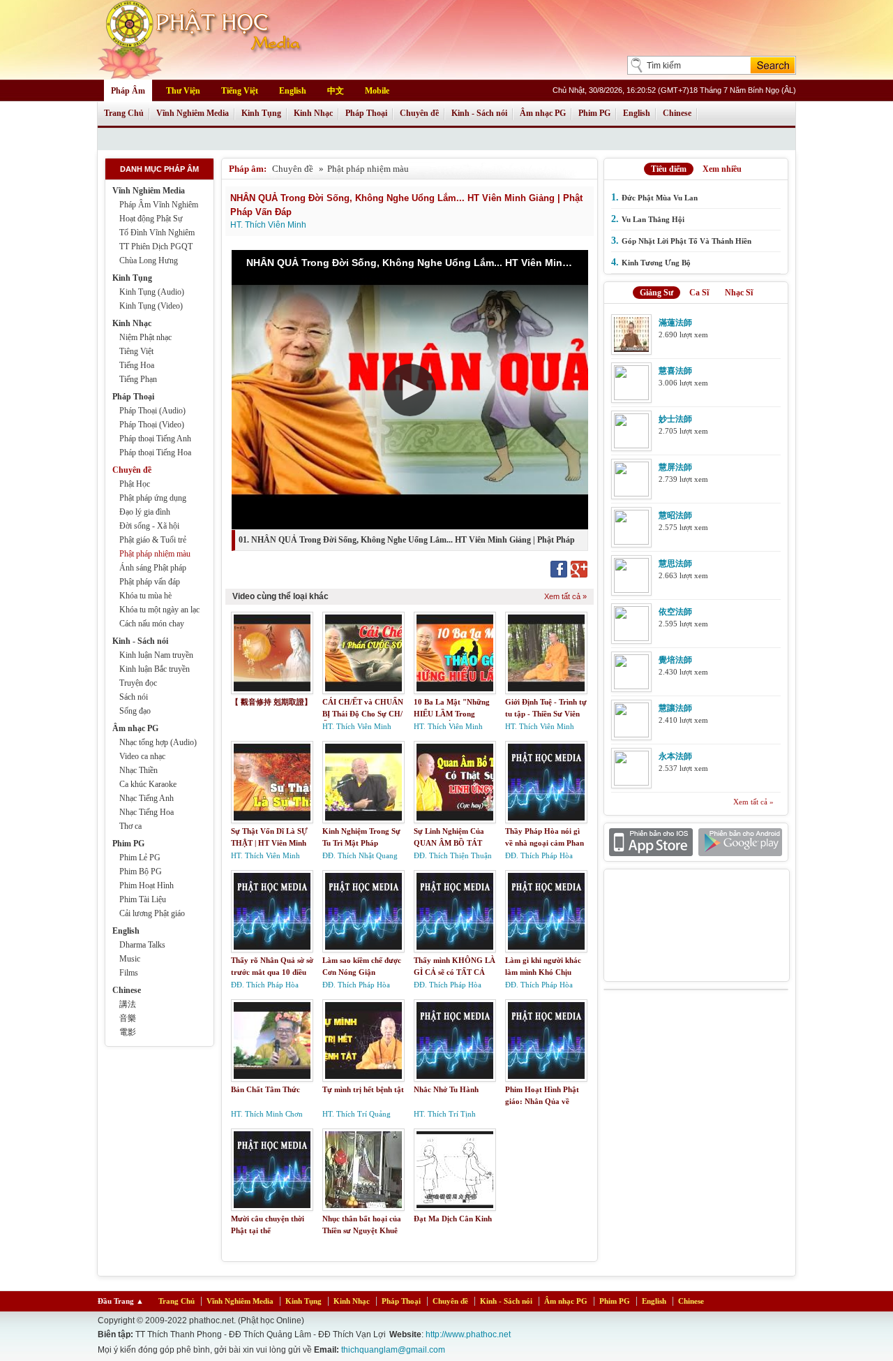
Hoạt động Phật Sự (151, 218)
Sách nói (133, 697)
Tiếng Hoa (136, 365)
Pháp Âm (128, 91)
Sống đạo (135, 711)
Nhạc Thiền (138, 770)
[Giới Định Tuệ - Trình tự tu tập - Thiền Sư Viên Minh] (546, 653)
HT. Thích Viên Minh (268, 225)
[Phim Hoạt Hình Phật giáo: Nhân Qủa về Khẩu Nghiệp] (546, 1040)
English (292, 91)
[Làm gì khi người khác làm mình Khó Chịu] (546, 911)
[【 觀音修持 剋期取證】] (272, 653)
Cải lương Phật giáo (152, 913)
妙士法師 (675, 419)
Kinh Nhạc (313, 113)
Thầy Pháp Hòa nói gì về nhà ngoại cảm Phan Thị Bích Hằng (544, 842)
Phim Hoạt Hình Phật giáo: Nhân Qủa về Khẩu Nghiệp (542, 1101)
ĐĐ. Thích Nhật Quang (360, 855)
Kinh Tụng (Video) (151, 306)
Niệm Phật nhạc (145, 337)
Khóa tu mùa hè (145, 596)
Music (129, 959)
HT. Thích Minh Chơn (267, 1114)
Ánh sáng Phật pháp (152, 568)
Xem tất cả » (565, 596)
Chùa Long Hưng (148, 260)
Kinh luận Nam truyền (156, 655)
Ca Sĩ (699, 292)
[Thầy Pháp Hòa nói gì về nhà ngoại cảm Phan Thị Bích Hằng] (546, 782)
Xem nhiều (722, 169)
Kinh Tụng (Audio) (151, 292)
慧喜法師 (675, 371)
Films (128, 973)
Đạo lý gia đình (144, 512)
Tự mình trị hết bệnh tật (363, 1089)
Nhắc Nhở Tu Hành (446, 1089)
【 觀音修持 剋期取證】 (271, 702)
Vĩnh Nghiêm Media (192, 113)
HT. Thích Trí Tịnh (445, 1114)
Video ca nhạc (142, 756)
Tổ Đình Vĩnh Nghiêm (157, 232)
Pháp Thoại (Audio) (152, 410)
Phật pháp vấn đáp (149, 582)
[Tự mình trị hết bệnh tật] (363, 1040)
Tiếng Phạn (138, 379)
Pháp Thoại (366, 113)
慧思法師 (675, 563)
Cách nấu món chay (151, 623)
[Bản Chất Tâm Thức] (272, 1040)
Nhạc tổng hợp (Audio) (158, 742)
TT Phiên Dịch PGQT (156, 246)
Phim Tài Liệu (142, 899)
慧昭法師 (675, 515)
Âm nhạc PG (543, 113)
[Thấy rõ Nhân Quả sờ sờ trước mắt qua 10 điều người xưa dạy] (272, 911)
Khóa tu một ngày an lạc (159, 610)
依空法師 (675, 612)
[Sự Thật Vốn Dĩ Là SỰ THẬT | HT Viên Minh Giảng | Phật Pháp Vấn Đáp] (272, 782)
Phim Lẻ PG (139, 857)
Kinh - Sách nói (479, 113)
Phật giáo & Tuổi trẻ (152, 540)
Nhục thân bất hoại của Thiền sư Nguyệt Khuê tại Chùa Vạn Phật (361, 1230)
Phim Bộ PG (140, 871)
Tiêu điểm (668, 169)
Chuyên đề (419, 113)
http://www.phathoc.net (468, 1334)
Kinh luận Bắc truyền (154, 669)
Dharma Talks (142, 945)
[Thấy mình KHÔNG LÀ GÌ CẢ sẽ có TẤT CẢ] (455, 911)
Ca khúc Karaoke (148, 784)
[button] (410, 390)
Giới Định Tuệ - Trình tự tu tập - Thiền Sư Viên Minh (546, 713)
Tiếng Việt (239, 91)
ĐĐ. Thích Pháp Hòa (539, 855)
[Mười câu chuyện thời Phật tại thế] (272, 1169)
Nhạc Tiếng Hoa (146, 812)
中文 (335, 91)
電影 (127, 1032)
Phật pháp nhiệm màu (154, 554)
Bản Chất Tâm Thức (265, 1089)
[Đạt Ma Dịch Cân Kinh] (455, 1169)
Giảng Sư (656, 292)
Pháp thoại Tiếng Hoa (155, 452)
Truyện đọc (138, 683)
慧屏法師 (675, 467)
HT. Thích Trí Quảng (356, 1114)
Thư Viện (183, 91)
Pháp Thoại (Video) (151, 424)
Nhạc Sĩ (739, 292)
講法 (127, 1004)
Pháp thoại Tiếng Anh (155, 438)
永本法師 (675, 756)
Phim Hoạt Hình (146, 885)
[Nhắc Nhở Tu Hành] (455, 1040)
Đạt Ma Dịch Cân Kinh (453, 1218)
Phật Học (134, 484)
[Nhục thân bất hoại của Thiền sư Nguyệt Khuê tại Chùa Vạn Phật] (363, 1169)
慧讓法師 (675, 708)
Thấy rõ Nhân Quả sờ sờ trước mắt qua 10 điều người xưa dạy (272, 971)
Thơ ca (130, 826)
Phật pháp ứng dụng (152, 498)
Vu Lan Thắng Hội (653, 219)
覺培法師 (675, 660)
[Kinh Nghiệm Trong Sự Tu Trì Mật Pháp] (363, 782)
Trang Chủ (124, 113)
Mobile (377, 91)
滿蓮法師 (675, 323)
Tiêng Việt (136, 351)
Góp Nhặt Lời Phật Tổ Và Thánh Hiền (686, 241)
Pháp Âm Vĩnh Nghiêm (158, 204)
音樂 (127, 1018)
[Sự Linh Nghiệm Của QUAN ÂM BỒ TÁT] (455, 782)
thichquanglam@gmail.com (393, 1350)
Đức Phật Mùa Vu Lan (660, 197)
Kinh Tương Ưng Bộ (656, 262)
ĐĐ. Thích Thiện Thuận (453, 855)
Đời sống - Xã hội (149, 526)
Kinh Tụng (261, 113)
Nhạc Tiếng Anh (146, 798)
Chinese (677, 113)
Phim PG (594, 113)
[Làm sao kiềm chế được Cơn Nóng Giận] (363, 911)
